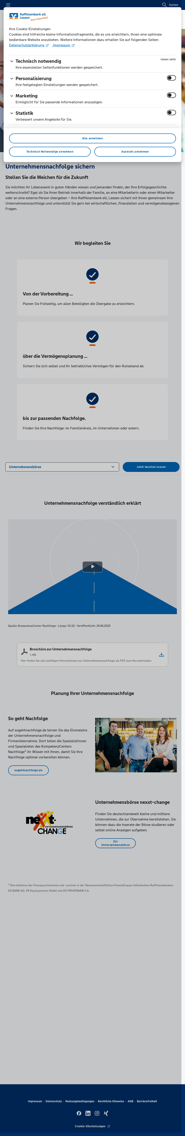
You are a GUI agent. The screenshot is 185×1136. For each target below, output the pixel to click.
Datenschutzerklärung (27, 45)
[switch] (171, 78)
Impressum (61, 45)
